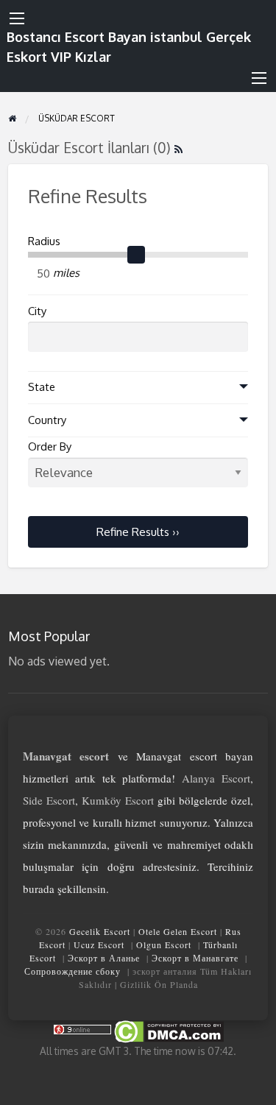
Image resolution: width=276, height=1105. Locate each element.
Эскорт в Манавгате (195, 958)
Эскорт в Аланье (104, 958)
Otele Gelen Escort (177, 931)
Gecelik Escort (99, 931)
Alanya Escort (216, 778)
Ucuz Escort (99, 944)
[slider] (136, 255)
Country (47, 420)
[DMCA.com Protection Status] (168, 1031)
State (41, 387)
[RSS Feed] (178, 147)
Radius (44, 241)
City (37, 311)
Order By (49, 446)
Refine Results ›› (138, 531)
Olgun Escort (163, 944)
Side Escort (49, 800)
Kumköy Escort (118, 800)
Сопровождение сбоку (72, 971)
